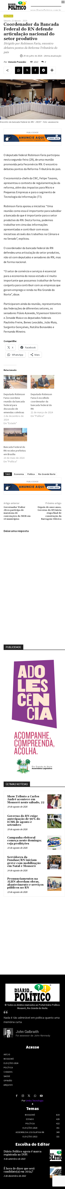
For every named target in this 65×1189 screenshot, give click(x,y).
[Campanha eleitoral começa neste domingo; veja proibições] (54, 843)
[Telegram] (43, 70)
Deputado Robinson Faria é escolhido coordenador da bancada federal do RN (41, 401)
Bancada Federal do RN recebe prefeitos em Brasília (15, 450)
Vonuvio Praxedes (17, 61)
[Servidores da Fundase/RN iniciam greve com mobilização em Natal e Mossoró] (54, 862)
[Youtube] (41, 1096)
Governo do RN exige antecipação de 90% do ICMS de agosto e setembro (23, 820)
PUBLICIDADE (13, 647)
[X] (27, 70)
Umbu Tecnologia (34, 1100)
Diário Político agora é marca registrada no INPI (22, 1153)
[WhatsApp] (18, 70)
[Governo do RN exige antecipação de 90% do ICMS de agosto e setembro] (54, 821)
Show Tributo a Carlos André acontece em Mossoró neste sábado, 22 (25, 799)
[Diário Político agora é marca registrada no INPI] (55, 1155)
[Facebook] (35, 70)
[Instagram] (23, 1096)
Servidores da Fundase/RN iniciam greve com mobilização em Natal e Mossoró (24, 862)
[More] (52, 70)
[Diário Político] (32, 993)
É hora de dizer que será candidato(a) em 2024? (19, 1170)
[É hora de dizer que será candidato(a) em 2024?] (55, 1172)
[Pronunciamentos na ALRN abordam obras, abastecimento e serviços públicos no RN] (54, 884)
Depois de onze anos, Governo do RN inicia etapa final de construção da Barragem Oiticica (49, 513)
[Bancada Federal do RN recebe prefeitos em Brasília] (15, 434)
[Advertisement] (32, 934)
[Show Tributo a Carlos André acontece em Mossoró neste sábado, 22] (54, 801)
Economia (19, 474)
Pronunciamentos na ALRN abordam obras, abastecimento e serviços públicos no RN (25, 883)
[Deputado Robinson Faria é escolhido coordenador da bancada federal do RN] (42, 381)
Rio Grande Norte (46, 474)
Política (8, 16)
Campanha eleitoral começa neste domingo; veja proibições (24, 840)
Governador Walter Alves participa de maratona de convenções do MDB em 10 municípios (17, 513)
